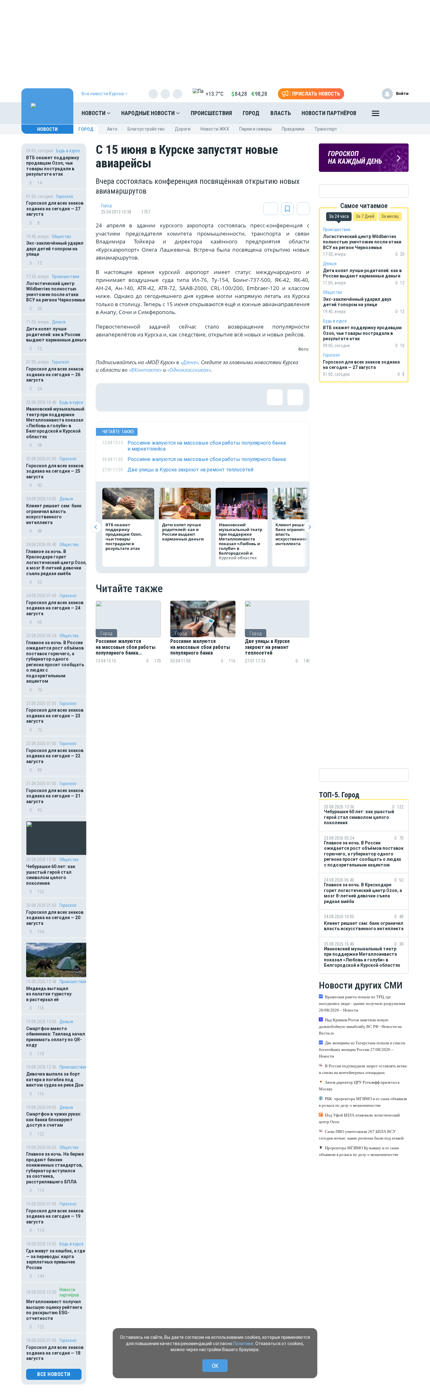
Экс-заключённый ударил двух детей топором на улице (54, 249)
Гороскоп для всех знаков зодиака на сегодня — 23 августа (54, 716)
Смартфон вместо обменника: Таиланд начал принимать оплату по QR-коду (55, 1037)
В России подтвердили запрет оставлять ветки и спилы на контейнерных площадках (363, 1069)
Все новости (54, 1374)
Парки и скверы (255, 128)
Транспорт (325, 128)
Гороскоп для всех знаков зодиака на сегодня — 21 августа (54, 796)
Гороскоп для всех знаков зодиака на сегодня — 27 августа (54, 209)
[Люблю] (151, 397)
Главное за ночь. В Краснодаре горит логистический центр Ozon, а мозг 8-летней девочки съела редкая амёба (56, 562)
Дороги (182, 128)
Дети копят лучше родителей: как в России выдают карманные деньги (56, 334)
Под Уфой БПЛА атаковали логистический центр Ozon (359, 1118)
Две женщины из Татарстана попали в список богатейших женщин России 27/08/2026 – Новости (362, 1050)
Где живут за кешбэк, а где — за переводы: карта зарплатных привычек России (55, 1259)
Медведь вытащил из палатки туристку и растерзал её (48, 994)
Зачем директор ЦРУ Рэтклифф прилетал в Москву (359, 1085)
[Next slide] (309, 527)
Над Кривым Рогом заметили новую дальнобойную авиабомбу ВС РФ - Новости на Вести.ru (360, 1026)
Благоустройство (146, 128)
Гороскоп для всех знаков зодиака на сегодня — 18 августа (54, 1353)
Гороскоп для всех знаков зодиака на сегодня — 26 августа (54, 374)
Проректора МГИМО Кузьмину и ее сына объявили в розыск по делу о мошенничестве (359, 1151)
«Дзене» (189, 362)
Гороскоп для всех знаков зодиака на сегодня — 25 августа (54, 471)
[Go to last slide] (95, 527)
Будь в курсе (68, 150)
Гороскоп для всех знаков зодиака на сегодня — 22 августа (54, 756)
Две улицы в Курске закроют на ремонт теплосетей (267, 647)
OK (215, 1365)
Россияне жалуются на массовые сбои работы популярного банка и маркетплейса (126, 647)
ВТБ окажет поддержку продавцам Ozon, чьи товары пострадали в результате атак (52, 166)
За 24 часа (339, 216)
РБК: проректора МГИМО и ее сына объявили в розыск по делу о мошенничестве (363, 1102)
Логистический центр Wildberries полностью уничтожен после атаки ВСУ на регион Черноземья (55, 292)
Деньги (58, 321)
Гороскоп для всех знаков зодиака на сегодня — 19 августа (54, 1216)
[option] (128, 640)
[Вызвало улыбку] (130, 397)
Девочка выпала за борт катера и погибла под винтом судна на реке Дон (54, 1079)
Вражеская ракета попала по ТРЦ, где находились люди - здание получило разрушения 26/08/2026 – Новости (362, 1003)
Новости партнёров (329, 113)
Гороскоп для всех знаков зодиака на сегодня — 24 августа (54, 608)
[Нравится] (110, 397)
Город (251, 113)
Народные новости (148, 113)
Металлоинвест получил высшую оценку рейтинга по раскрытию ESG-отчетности (54, 1310)
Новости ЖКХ (215, 128)
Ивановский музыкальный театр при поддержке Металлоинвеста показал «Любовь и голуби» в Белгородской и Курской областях (55, 422)
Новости (94, 113)
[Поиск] (398, 113)
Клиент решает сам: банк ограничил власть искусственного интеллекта (54, 514)
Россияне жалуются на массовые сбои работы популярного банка (200, 647)
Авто (112, 128)
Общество (61, 236)
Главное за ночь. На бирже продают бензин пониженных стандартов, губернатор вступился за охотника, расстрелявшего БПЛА (55, 1168)
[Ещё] (376, 114)
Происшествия (211, 113)
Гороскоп (64, 196)
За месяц (390, 216)
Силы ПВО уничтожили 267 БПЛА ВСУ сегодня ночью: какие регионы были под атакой (361, 1134)
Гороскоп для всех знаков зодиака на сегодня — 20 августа (54, 918)
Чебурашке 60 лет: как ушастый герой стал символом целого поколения (50, 875)
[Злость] (212, 397)
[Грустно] (192, 397)
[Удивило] (171, 397)
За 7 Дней (365, 216)
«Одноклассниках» (189, 369)
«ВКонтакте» (145, 369)
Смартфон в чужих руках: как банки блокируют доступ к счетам (53, 1119)
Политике (243, 1343)
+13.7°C (214, 93)
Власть (280, 113)
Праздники (293, 128)
